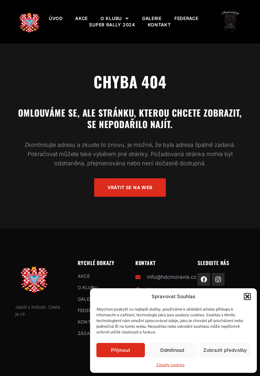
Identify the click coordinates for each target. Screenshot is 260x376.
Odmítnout (172, 350)
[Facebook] (204, 279)
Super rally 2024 (112, 24)
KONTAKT (159, 24)
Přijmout (120, 350)
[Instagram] (218, 279)
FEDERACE (186, 18)
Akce (81, 18)
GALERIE (152, 18)
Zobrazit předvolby (225, 350)
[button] (247, 296)
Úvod (55, 18)
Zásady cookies (170, 364)
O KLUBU (111, 18)
